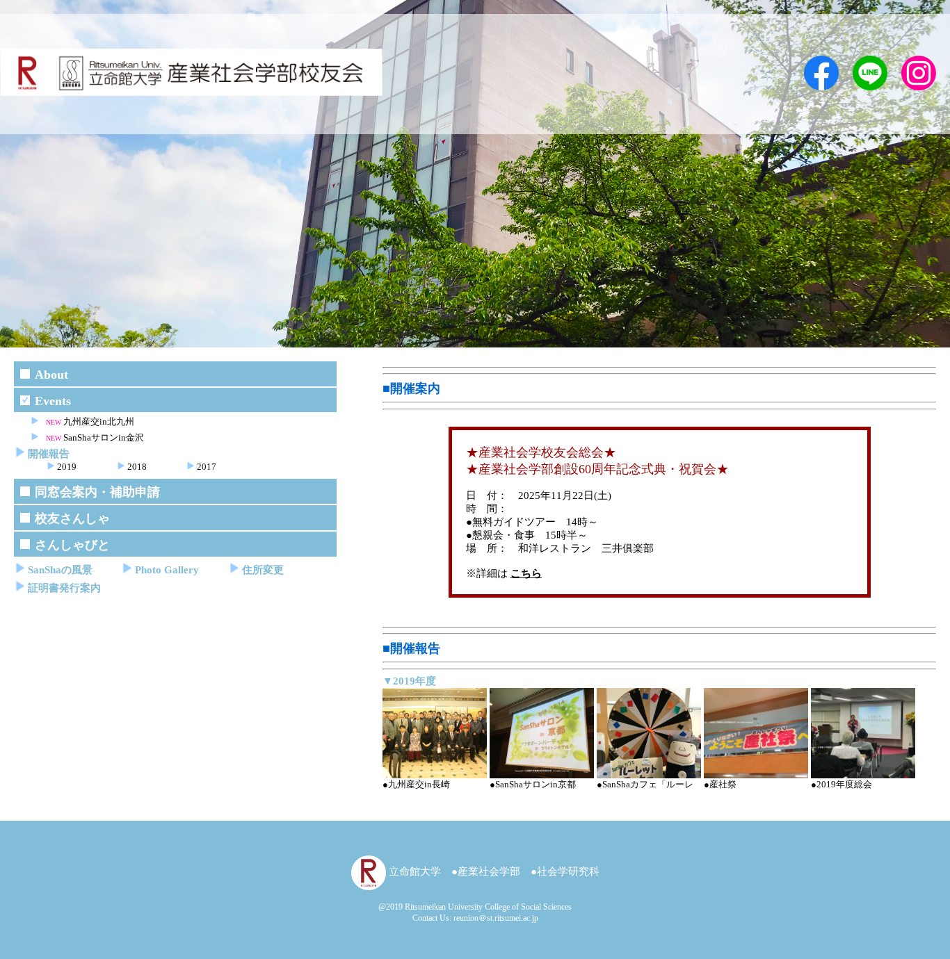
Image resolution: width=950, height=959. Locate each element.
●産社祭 (720, 784)
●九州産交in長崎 (416, 784)
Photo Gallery (167, 569)
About (51, 375)
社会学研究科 (568, 871)
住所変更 (263, 569)
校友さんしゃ (72, 518)
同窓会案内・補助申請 (97, 492)
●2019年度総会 (841, 784)
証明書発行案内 (64, 587)
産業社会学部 (489, 871)
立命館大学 (413, 871)
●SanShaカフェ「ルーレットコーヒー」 (645, 790)
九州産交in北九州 (98, 421)
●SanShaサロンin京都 (533, 784)
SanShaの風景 (60, 569)
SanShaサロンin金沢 (103, 437)
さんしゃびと (72, 545)
